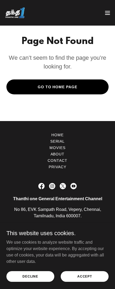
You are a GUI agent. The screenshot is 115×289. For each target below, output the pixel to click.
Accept (84, 276)
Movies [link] (57, 148)
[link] (15, 12)
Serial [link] (57, 141)
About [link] (58, 154)
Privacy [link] (57, 167)
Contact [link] (57, 160)
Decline (30, 276)
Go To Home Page (58, 87)
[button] (107, 12)
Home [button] (57, 135)
